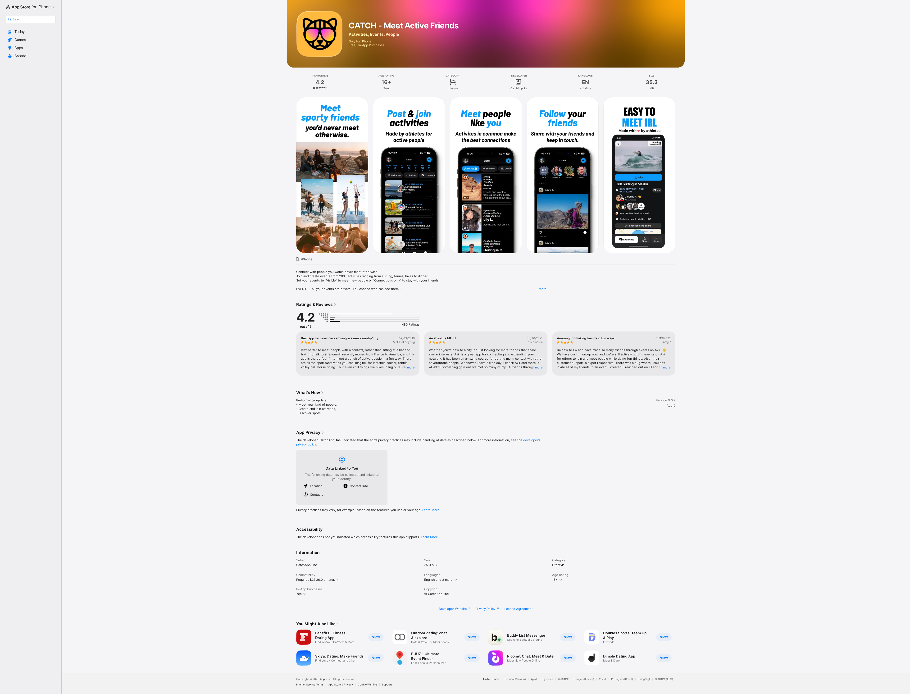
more (542, 289)
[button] (30, 31)
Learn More (430, 510)
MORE (411, 367)
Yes (299, 594)
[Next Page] (680, 175)
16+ (555, 579)
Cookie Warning (367, 684)
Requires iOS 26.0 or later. (315, 579)
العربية (534, 679)
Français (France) (583, 679)
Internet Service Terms (309, 684)
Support (387, 684)
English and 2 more (438, 579)
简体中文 (563, 679)
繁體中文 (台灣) (664, 679)
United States (491, 679)
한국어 (602, 679)
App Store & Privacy (340, 684)
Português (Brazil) (622, 679)
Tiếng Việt (644, 679)
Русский (547, 679)
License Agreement (518, 609)
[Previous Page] (291, 175)
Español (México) (515, 679)
